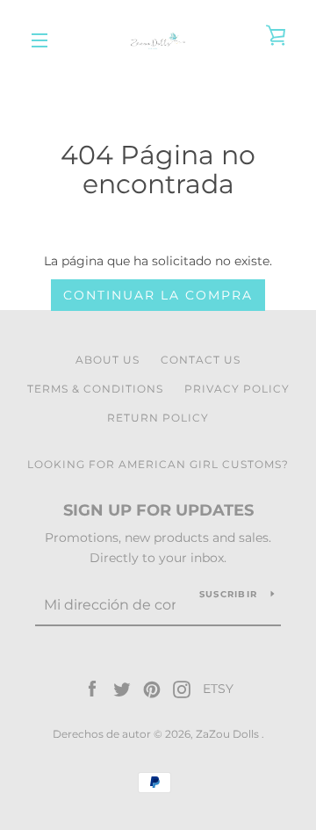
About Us (107, 359)
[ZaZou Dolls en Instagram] (181, 688)
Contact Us (201, 359)
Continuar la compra (158, 295)
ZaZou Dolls (229, 733)
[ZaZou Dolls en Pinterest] (152, 688)
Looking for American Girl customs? (158, 464)
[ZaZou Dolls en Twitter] (122, 688)
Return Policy (158, 417)
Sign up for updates (158, 510)
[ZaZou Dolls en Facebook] (92, 688)
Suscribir (228, 594)
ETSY (218, 688)
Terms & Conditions (95, 388)
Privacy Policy (237, 388)
